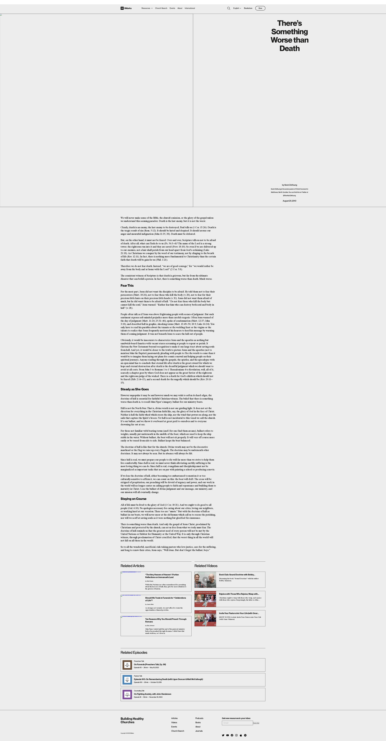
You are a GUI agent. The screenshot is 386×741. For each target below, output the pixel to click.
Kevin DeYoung (290, 185)
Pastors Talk (138, 676)
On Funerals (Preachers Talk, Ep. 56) (150, 664)
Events (172, 8)
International (190, 8)
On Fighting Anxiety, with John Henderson (152, 694)
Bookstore (248, 8)
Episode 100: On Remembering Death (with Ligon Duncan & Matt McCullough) (168, 679)
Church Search (161, 8)
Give (260, 8)
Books (198, 722)
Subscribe (256, 723)
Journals (199, 731)
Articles (174, 718)
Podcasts (199, 718)
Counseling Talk (139, 691)
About (180, 8)
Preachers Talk (139, 661)
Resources (146, 8)
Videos (174, 722)
